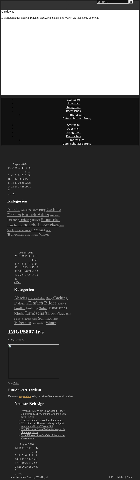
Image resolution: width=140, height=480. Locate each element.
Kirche (12, 225)
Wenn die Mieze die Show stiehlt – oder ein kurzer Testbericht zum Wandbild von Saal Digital (43, 413)
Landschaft (29, 224)
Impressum (76, 115)
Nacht (11, 230)
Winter (44, 234)
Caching (53, 209)
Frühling (25, 220)
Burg (42, 210)
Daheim (14, 214)
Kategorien (73, 107)
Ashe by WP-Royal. (37, 477)
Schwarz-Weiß (23, 230)
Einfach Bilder (35, 214)
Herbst (36, 220)
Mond (61, 226)
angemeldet (25, 396)
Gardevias (7, 11)
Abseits (13, 209)
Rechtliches (73, 111)
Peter (16, 383)
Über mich (73, 103)
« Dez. (11, 193)
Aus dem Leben (29, 209)
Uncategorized (31, 235)
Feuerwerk (55, 215)
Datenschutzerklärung (76, 118)
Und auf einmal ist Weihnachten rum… (42, 420)
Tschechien (15, 234)
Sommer (38, 230)
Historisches (50, 219)
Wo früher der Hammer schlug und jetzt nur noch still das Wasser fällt (42, 425)
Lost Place (50, 225)
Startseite (73, 99)
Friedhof (13, 220)
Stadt (48, 230)
